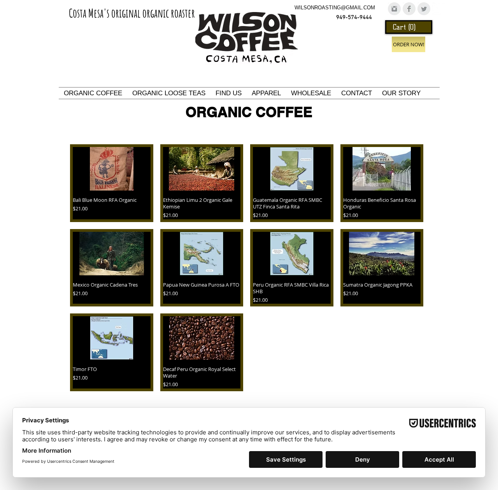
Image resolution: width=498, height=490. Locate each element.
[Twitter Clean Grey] (423, 8)
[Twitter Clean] (438, 8)
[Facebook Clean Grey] (409, 8)
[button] (409, 27)
